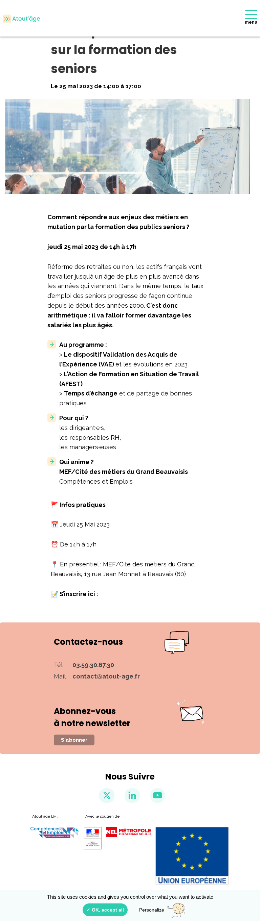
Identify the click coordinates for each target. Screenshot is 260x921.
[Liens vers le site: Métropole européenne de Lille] (129, 832)
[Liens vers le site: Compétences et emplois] (55, 832)
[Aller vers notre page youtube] (157, 795)
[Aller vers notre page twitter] (106, 795)
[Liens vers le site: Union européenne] (193, 856)
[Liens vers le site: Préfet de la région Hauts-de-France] (93, 838)
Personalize (151, 910)
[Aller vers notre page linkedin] (132, 795)
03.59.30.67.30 (93, 664)
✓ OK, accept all (105, 910)
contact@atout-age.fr (106, 676)
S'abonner (74, 740)
